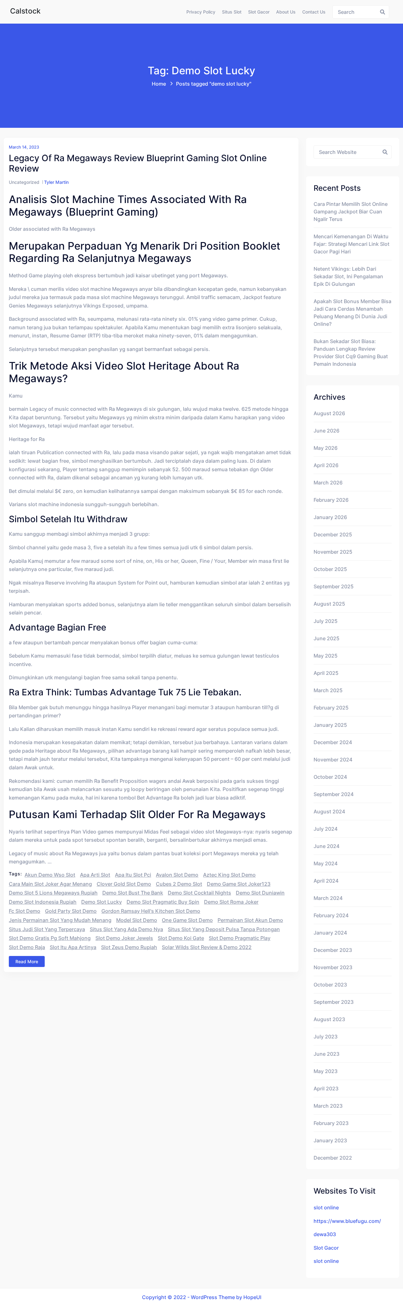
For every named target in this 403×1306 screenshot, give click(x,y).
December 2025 (333, 534)
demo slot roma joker (231, 902)
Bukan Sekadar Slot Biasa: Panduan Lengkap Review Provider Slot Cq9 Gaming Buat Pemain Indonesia (351, 352)
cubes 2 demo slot (179, 884)
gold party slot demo (71, 911)
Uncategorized (24, 182)
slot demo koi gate (181, 938)
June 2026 (326, 430)
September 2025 (334, 586)
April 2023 (326, 1088)
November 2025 (333, 552)
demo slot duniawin (260, 893)
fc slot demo (24, 911)
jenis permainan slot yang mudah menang (60, 920)
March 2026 (328, 482)
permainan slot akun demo (250, 920)
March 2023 (328, 1106)
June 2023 (326, 1054)
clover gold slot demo (124, 884)
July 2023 (326, 1036)
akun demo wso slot (50, 875)
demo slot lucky (101, 902)
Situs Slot (231, 11)
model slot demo (136, 920)
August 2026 (329, 413)
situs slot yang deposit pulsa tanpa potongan (224, 929)
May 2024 (326, 863)
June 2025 (326, 638)
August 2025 (329, 604)
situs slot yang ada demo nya (126, 929)
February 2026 (331, 500)
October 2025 (330, 569)
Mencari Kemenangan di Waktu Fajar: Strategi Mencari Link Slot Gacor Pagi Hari (351, 244)
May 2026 (326, 448)
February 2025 (331, 707)
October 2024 (330, 777)
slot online (326, 1207)
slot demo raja (27, 947)
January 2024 (330, 933)
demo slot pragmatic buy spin (163, 902)
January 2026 (330, 517)
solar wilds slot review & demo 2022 (207, 947)
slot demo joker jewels (124, 938)
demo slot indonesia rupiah (43, 902)
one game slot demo (187, 920)
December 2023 (333, 950)
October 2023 (330, 984)
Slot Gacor (259, 11)
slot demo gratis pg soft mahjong (50, 938)
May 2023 (326, 1071)
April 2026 (326, 465)
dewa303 (325, 1234)
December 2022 (333, 1158)
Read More (26, 961)
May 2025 (326, 656)
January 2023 (330, 1140)
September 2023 (334, 1002)
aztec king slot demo (229, 875)
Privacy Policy (200, 11)
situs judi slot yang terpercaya (47, 929)
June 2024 (326, 846)
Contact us (314, 11)
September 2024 (334, 794)
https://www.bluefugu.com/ (347, 1221)
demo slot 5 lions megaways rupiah (53, 893)
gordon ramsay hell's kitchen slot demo (150, 911)
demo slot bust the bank (132, 893)
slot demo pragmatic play (239, 938)
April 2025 (326, 673)
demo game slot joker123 (238, 884)
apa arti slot (95, 875)
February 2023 (331, 1123)
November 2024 (333, 759)
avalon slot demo (177, 875)
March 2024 (328, 898)
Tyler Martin (56, 182)
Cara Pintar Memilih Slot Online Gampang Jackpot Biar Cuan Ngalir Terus (351, 211)
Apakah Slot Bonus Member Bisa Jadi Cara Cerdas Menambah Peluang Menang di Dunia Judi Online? (352, 312)
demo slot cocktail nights (199, 893)
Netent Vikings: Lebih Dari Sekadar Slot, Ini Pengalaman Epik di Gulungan (348, 276)
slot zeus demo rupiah (129, 947)
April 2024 (326, 881)
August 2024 (329, 811)
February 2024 (331, 915)
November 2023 (333, 967)
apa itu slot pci (133, 875)
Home (159, 84)
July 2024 (326, 829)
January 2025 (330, 725)
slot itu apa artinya (73, 947)
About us (286, 11)
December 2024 (333, 742)
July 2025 (326, 621)
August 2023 (329, 1019)
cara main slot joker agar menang (50, 884)
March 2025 (328, 690)
